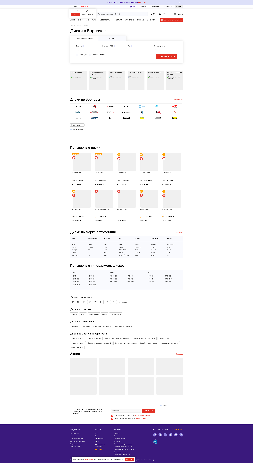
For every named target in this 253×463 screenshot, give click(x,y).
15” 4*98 (75, 276)
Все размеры (122, 302)
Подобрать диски (167, 56)
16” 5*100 (113, 282)
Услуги (119, 20)
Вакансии (117, 441)
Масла (94, 20)
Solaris (153, 255)
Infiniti (105, 252)
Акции (135, 7)
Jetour (121, 247)
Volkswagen (155, 238)
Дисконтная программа (77, 441)
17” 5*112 (151, 282)
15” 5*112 (92, 282)
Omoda (137, 252)
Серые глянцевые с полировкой (99, 343)
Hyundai (169, 238)
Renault (153, 249)
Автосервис (129, 20)
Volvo (168, 255)
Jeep (120, 244)
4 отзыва (79, 180)
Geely (105, 244)
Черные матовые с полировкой (144, 338)
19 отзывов (170, 217)
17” (95, 302)
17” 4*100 (151, 279)
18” (101, 302)
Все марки (179, 232)
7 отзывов (125, 180)
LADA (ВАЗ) (107, 238)
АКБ (87, 20)
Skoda (153, 252)
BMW (73, 238)
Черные (74, 314)
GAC (89, 255)
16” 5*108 (130, 276)
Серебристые (94, 314)
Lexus (121, 252)
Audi (73, 244)
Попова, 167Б (85, 6)
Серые (83, 314)
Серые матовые (164, 338)
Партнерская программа (122, 454)
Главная (72, 25)
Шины (72, 20)
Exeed (89, 249)
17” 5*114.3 (168, 279)
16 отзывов (148, 217)
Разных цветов (116, 314)
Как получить (74, 433)
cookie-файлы (88, 459)
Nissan (137, 249)
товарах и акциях (142, 418)
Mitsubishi (138, 247)
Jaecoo (106, 255)
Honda (106, 249)
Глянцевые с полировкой (102, 326)
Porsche (153, 247)
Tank (168, 252)
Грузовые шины (100, 444)
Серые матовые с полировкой (126, 343)
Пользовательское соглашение (124, 449)
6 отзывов (102, 217)
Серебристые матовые (148, 343)
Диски (80, 20)
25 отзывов (148, 180)
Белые (104, 314)
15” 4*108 (76, 282)
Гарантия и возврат (76, 438)
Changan (75, 249)
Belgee (74, 247)
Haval (105, 247)
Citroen (90, 244)
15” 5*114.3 (92, 285)
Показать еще (76, 125)
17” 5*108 (151, 276)
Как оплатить (74, 436)
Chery (74, 252)
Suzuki (169, 249)
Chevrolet (75, 255)
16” (90, 302)
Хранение (140, 20)
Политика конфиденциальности (124, 444)
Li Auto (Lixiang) (124, 255)
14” (78, 302)
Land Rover (122, 249)
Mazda (137, 244)
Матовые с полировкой (123, 326)
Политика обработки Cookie (123, 446)
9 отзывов (102, 180)
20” (113, 302)
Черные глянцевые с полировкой (117, 338)
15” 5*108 (92, 279)
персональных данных (142, 415)
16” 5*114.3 (130, 282)
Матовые (74, 326)
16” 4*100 (113, 276)
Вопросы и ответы (76, 444)
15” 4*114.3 (76, 285)
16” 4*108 (113, 279)
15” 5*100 (92, 276)
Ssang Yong (170, 244)
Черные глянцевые (94, 338)
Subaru (169, 247)
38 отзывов (80, 217)
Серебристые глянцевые (169, 343)
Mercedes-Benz (93, 238)
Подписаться (148, 410)
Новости (116, 433)
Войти (180, 6)
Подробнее (142, 2)
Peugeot (153, 244)
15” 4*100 (76, 279)
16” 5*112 (130, 279)
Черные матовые (77, 338)
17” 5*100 (168, 276)
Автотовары (105, 20)
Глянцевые (86, 326)
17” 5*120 (168, 282)
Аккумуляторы (99, 438)
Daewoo (90, 247)
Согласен (129, 459)
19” (107, 302)
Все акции (179, 354)
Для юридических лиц (121, 452)
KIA (120, 238)
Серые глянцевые (77, 343)
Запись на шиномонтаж (173, 20)
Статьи (116, 436)
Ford (89, 252)
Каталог (79, 25)
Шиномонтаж (152, 20)
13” (72, 302)
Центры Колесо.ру (119, 438)
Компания (117, 430)
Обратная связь (75, 446)
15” (84, 302)
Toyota (137, 238)
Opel (136, 255)
